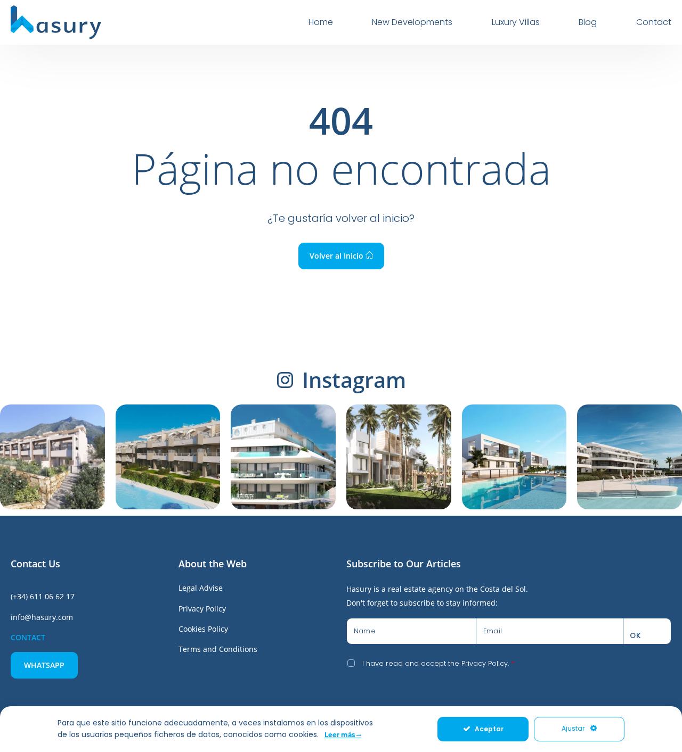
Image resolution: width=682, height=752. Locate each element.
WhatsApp (44, 665)
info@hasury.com (42, 617)
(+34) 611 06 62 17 (43, 596)
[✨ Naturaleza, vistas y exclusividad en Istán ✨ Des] (52, 456)
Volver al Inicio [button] (338, 256)
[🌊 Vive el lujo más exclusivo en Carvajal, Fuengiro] (283, 456)
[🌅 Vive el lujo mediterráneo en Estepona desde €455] (398, 456)
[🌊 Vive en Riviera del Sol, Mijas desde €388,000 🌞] (514, 456)
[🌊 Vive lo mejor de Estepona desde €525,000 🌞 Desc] (629, 456)
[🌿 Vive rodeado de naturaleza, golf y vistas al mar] (168, 456)
